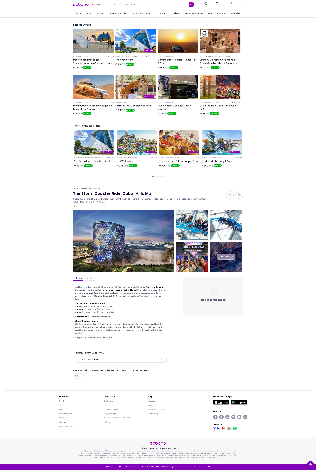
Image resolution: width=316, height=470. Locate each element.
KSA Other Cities (65, 414)
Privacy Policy (153, 414)
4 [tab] (163, 176)
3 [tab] (159, 176)
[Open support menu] (310, 464)
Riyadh (61, 401)
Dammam (63, 409)
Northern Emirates (66, 426)
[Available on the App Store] (221, 402)
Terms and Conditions (156, 409)
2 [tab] (156, 176)
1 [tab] (153, 176)
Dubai (75, 189)
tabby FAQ (108, 422)
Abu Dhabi (63, 422)
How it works (108, 401)
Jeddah (62, 405)
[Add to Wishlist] (239, 194)
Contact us (152, 405)
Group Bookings (110, 414)
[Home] (81, 4)
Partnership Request (111, 409)
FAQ (105, 405)
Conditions (90, 278)
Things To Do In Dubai (90, 189)
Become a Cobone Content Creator (117, 418)
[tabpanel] (94, 152)
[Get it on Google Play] (239, 402)
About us (151, 401)
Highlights (78, 278)
